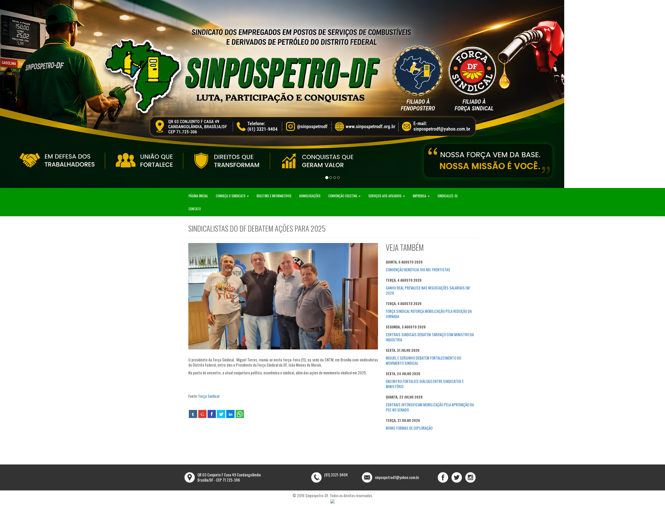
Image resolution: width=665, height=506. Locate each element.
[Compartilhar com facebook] (212, 414)
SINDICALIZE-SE (447, 195)
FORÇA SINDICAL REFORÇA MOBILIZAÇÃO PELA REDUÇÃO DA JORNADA (429, 313)
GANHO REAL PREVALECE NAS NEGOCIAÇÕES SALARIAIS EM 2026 (428, 290)
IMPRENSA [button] (420, 195)
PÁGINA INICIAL (198, 195)
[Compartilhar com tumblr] (193, 414)
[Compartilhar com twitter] (221, 414)
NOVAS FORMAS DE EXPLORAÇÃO (409, 428)
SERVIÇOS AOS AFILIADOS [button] (385, 195)
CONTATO (195, 208)
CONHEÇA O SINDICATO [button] (231, 195)
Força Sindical (208, 396)
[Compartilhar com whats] (240, 414)
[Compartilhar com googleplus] (202, 414)
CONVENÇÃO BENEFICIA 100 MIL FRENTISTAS (418, 269)
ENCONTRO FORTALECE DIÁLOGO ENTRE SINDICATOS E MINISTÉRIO (425, 384)
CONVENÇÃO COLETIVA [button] (343, 195)
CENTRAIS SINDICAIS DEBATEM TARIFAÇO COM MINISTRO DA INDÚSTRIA (430, 337)
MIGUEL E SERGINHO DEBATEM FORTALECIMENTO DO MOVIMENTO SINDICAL (423, 360)
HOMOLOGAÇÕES (310, 195)
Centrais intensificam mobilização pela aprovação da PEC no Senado (430, 407)
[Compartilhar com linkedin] (230, 414)
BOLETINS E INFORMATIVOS (274, 195)
